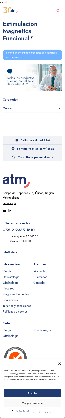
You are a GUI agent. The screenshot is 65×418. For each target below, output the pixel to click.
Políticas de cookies (15, 311)
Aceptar (32, 393)
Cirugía (7, 271)
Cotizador (39, 283)
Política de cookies (24, 410)
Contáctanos (10, 300)
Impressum (48, 412)
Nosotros (8, 288)
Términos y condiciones (17, 306)
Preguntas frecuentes (16, 294)
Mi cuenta (39, 271)
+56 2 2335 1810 (19, 230)
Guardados (40, 277)
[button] (59, 364)
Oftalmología (10, 283)
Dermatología (11, 277)
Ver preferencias (32, 403)
